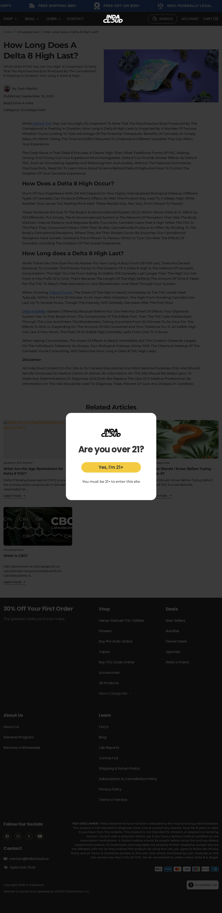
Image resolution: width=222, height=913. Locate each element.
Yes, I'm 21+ (111, 467)
